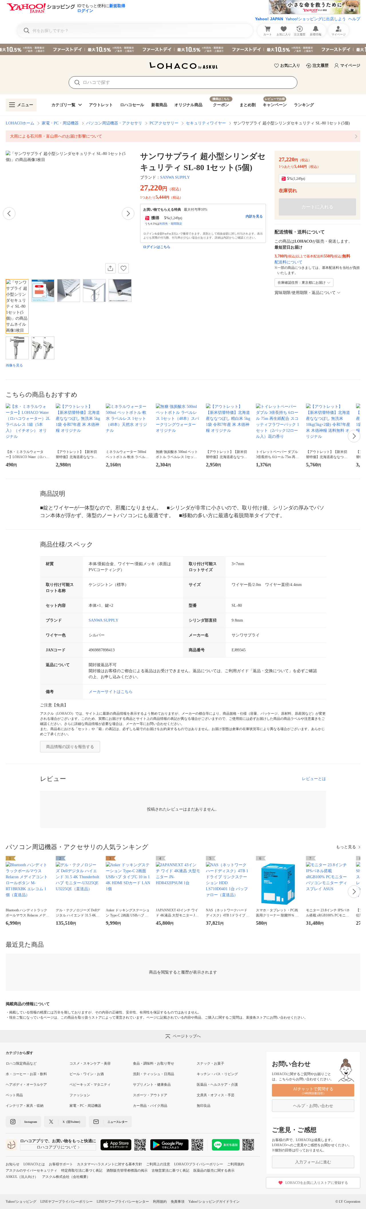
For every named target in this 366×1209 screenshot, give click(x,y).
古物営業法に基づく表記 (170, 1170)
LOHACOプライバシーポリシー (198, 1164)
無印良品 (203, 1105)
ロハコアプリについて (57, 1147)
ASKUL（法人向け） (22, 1177)
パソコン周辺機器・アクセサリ (114, 123)
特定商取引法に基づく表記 (81, 1170)
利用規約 (160, 1201)
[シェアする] (110, 268)
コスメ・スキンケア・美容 (90, 1063)
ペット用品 (14, 1095)
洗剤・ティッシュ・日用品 (153, 1074)
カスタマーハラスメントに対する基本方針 (109, 1164)
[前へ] (9, 213)
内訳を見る (254, 216)
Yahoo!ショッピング (21, 1201)
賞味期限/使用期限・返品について (305, 293)
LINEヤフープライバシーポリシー (66, 1201)
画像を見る (14, 365)
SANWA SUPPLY (175, 177)
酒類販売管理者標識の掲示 (127, 1170)
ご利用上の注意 (158, 1164)
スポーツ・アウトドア (150, 1095)
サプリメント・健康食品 (152, 1084)
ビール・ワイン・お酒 (86, 1074)
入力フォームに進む (313, 1162)
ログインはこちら (156, 247)
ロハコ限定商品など (21, 1063)
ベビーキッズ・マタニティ (90, 1084)
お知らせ (12, 1164)
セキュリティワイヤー (206, 123)
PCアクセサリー (164, 123)
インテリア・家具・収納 (24, 1105)
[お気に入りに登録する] (123, 268)
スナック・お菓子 (210, 1063)
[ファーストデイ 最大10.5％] (183, 49)
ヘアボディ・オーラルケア (26, 1084)
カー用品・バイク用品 (150, 1105)
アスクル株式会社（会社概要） (66, 1177)
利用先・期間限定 (170, 223)
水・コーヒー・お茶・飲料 (26, 1074)
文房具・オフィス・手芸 (215, 1095)
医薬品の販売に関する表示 (213, 1170)
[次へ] (128, 213)
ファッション (79, 1095)
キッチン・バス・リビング (217, 1074)
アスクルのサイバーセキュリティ (31, 1170)
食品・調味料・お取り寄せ (153, 1063)
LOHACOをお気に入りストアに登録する (316, 1183)
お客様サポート (61, 1164)
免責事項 (177, 1201)
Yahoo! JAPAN (269, 19)
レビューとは (314, 779)
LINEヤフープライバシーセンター (123, 1201)
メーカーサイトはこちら (111, 692)
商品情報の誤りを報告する (70, 747)
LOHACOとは (34, 1164)
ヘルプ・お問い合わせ (313, 1106)
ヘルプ (354, 19)
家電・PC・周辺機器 (60, 123)
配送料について (288, 262)
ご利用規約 (235, 1164)
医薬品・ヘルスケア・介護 (217, 1084)
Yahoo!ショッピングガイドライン (214, 1201)
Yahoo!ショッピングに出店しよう (315, 19)
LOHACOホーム (20, 123)
